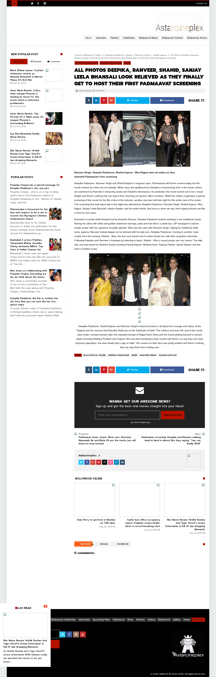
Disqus (104, 544)
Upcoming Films (101, 619)
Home (187, 619)
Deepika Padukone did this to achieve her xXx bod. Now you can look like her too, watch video (34, 301)
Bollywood (164, 619)
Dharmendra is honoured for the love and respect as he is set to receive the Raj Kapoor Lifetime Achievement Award (29, 214)
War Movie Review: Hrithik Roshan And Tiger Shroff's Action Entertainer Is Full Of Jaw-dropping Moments (185, 524)
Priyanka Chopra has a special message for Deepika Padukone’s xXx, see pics (35, 186)
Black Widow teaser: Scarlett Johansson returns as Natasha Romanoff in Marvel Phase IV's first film (26, 75)
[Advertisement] (108, 41)
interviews (84, 619)
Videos (151, 619)
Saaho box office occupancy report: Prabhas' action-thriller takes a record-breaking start (142, 523)
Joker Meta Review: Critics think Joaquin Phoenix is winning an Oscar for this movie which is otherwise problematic (25, 97)
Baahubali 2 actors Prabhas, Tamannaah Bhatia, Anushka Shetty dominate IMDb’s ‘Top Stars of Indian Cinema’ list (26, 244)
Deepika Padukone (118, 355)
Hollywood (119, 619)
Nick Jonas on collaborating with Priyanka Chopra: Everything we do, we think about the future (28, 274)
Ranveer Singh (142, 55)
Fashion (140, 619)
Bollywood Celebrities (63, 619)
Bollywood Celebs (95, 355)
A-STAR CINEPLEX (159, 673)
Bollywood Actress (172, 37)
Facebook (168, 100)
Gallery (177, 619)
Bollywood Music (148, 37)
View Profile (87, 455)
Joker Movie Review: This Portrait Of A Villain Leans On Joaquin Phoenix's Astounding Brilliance (26, 118)
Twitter (133, 100)
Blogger (86, 544)
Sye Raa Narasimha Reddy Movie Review (24, 135)
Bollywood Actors (197, 37)
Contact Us (201, 3)
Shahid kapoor (160, 55)
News (134, 355)
